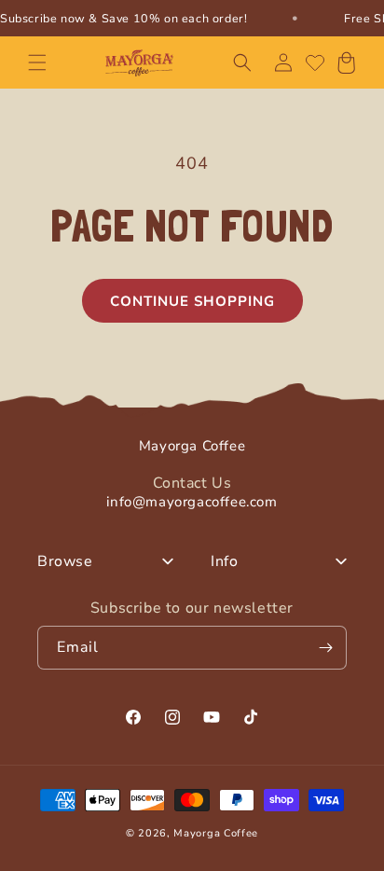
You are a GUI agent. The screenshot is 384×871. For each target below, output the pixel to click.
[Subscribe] (325, 648)
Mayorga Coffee (215, 833)
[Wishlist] (315, 62)
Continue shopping (192, 301)
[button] (37, 62)
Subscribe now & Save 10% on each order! (123, 18)
